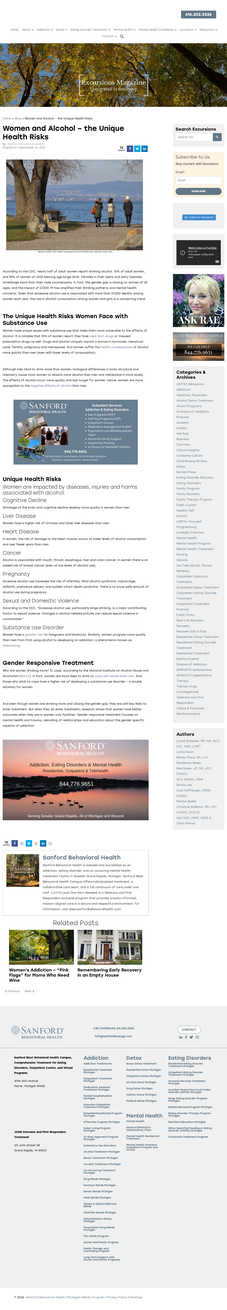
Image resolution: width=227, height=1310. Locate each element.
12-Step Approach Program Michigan (101, 1138)
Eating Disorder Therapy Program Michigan (189, 1114)
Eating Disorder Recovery (195, 477)
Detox (60, 29)
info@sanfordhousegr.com (113, 1036)
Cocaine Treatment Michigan (102, 1164)
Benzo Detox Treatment (141, 1063)
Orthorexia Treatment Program (188, 1137)
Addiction (43, 29)
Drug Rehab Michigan (97, 1179)
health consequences (117, 347)
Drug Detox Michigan (139, 1088)
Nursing (182, 554)
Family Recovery (188, 494)
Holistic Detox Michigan (141, 1094)
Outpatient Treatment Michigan (98, 1079)
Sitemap (136, 1297)
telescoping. (12, 645)
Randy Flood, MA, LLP (192, 757)
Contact (108, 36)
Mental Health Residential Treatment (142, 1137)
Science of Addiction (191, 664)
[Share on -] (130, 149)
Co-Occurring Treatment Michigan (99, 1171)
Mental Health (122, 29)
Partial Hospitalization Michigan (98, 1097)
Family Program (188, 488)
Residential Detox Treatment (197, 637)
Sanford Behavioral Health (25, 144)
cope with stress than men (114, 676)
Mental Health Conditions (156, 29)
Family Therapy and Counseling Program (96, 1249)
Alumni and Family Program (101, 1242)
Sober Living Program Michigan (97, 1129)
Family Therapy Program (194, 499)
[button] (33, 30)
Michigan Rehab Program (86, 1297)
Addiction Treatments (98, 1063)
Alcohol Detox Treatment (195, 400)
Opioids (182, 560)
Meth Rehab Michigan (97, 1197)
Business (182, 439)
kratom (181, 516)
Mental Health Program (193, 543)
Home (14, 29)
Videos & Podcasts (190, 708)
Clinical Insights (188, 450)
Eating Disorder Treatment (88, 29)
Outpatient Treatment (192, 604)
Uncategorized (187, 692)
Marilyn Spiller (186, 801)
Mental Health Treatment (195, 549)
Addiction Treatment (191, 395)
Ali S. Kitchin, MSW (189, 779)
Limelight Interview (190, 532)
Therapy (182, 681)
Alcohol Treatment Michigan (102, 1151)
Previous (13, 991)
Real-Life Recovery (190, 620)
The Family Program (96, 1236)
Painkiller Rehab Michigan (100, 1212)
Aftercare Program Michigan (102, 1122)
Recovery (183, 626)
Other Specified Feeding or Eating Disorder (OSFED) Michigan (190, 1129)
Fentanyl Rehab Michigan (100, 1185)
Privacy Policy (117, 1297)
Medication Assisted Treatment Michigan (97, 1088)
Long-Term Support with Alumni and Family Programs (102, 1258)
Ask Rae (182, 433)
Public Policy (185, 615)
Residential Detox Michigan (143, 1070)
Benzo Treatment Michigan (101, 1158)
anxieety (182, 422)
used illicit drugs (101, 336)
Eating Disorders (188, 483)
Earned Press (186, 472)
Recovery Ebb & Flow (191, 631)
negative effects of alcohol (51, 385)
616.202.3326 (125, 1028)
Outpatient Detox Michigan (143, 1076)
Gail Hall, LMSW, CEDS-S (193, 818)
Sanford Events (187, 659)
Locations (186, 29)
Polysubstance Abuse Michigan (98, 1220)
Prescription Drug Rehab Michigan (99, 1228)
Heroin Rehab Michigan (98, 1191)
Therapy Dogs (186, 686)
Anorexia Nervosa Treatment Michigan (186, 1082)
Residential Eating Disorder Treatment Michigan (185, 1065)
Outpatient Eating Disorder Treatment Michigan (185, 1073)
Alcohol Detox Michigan (141, 1082)
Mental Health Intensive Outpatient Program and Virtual (142, 1147)
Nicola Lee (184, 785)
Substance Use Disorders (100, 1145)
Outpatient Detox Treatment (197, 587)
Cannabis (183, 444)
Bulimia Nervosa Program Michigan (190, 1107)
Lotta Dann (184, 752)
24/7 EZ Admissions (190, 384)
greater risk (33, 634)
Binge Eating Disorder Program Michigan (187, 1099)
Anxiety (181, 428)
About (26, 29)
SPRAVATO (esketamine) (194, 670)
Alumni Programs (189, 406)
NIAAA (25, 676)
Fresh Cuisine (186, 505)
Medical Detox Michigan (141, 1101)
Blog (18, 118)
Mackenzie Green (188, 763)
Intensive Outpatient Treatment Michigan (97, 1105)
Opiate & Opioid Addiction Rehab (100, 1205)
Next (28, 991)
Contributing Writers (191, 461)
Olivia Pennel (185, 823)
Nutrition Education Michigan (187, 1122)
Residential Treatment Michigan (98, 1071)
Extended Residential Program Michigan (103, 1114)
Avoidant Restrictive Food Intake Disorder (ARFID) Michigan (189, 1091)
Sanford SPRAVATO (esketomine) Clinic (138, 1129)
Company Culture (189, 455)
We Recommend (188, 714)
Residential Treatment (192, 653)
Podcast (182, 609)
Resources (207, 29)
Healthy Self (185, 510)
